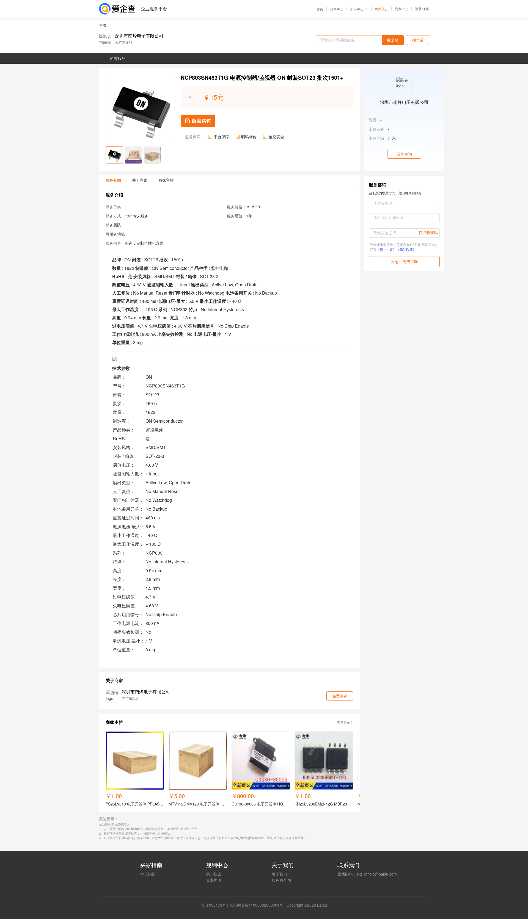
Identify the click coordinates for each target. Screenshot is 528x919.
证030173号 (215, 905)
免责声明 (213, 880)
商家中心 (401, 8)
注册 (425, 8)
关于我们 (279, 874)
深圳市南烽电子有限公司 (139, 36)
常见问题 (148, 874)
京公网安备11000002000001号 (256, 905)
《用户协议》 (386, 249)
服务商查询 (281, 880)
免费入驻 (381, 8)
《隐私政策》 (406, 249)
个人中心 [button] (356, 9)
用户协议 (213, 874)
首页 (320, 9)
